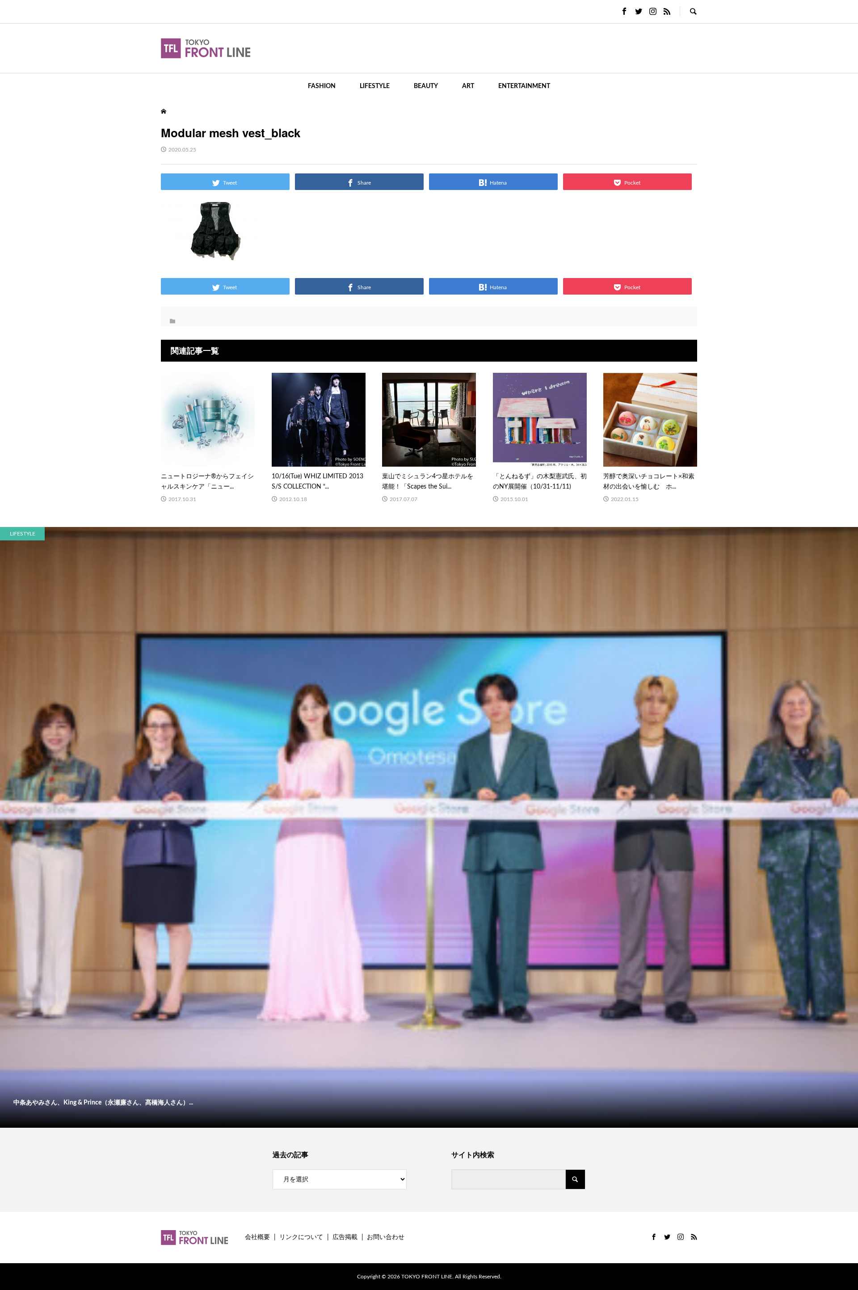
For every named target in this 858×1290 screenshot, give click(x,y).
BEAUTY (426, 86)
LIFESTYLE (375, 86)
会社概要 (257, 1237)
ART (468, 86)
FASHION (322, 86)
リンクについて (301, 1237)
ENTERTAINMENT (524, 86)
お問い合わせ (385, 1237)
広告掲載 (345, 1237)
